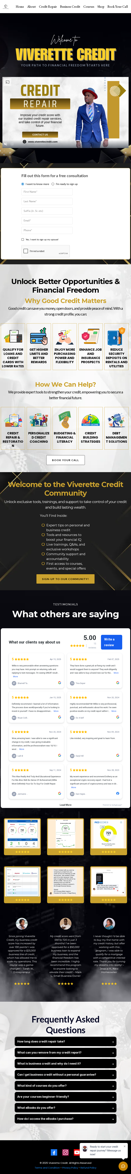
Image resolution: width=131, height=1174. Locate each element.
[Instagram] (65, 1152)
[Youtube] (77, 1152)
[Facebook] (54, 1152)
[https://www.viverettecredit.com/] (6, 6)
